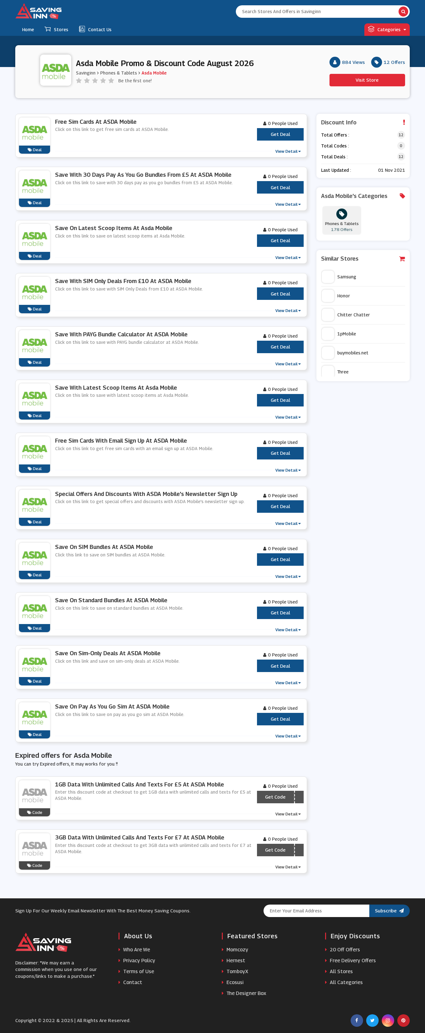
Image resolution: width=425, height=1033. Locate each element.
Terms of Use (138, 971)
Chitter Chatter (353, 314)
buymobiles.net (352, 352)
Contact (132, 982)
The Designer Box (245, 993)
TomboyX (236, 971)
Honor (343, 295)
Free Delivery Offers (352, 960)
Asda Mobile (154, 72)
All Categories (346, 982)
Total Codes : (335, 145)
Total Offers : (335, 134)
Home (28, 29)
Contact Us (99, 29)
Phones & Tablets (118, 72)
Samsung (346, 276)
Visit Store (367, 80)
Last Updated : (336, 170)
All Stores (341, 971)
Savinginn (86, 72)
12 (401, 134)
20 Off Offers (344, 950)
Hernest (235, 960)
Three (342, 371)
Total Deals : (334, 156)
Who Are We (136, 950)
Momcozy (236, 950)
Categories (388, 29)
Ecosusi (234, 982)
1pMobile (346, 333)
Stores (61, 29)
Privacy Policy (138, 960)
